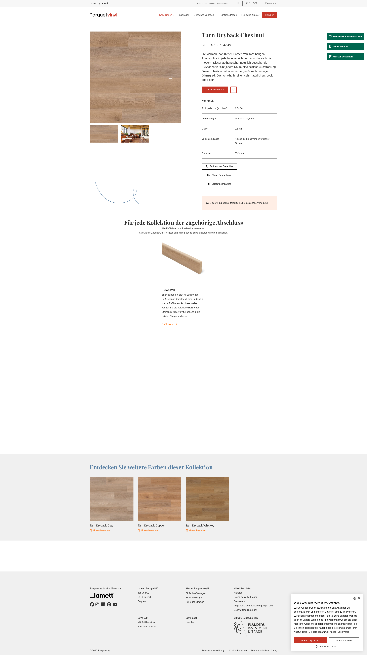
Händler (269, 15)
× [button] (359, 598)
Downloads (239, 601)
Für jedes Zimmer (250, 15)
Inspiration (184, 15)
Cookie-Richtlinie (238, 650)
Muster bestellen (101, 530)
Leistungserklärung (221, 184)
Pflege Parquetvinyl (221, 175)
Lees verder (344, 632)
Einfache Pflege (229, 15)
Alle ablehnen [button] (344, 640)
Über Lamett (202, 3)
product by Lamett (99, 3)
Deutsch (269, 3)
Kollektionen (165, 15)
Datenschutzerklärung (213, 650)
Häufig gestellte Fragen (245, 597)
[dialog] (327, 622)
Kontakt (212, 3)
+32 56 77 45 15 (148, 626)
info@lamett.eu (148, 622)
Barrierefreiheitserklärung (264, 650)
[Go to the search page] (238, 3)
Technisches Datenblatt (221, 166)
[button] (327, 647)
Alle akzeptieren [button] (310, 640)
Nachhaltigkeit (223, 3)
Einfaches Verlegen (196, 593)
